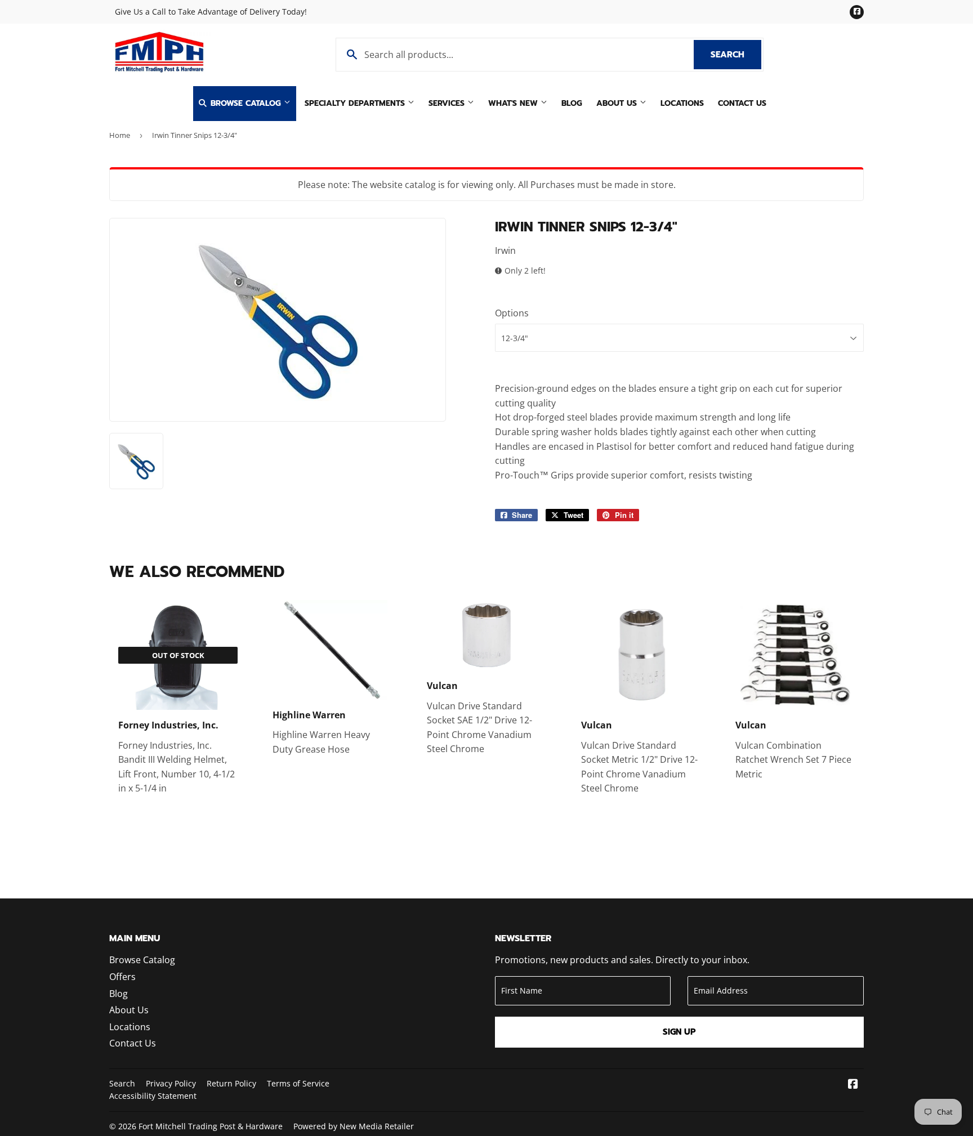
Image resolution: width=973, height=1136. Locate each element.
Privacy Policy (171, 1083)
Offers (122, 976)
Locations (682, 103)
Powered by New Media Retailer (353, 1126)
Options (512, 313)
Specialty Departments (356, 103)
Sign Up (679, 1032)
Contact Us (742, 103)
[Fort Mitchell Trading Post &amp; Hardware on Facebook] (853, 1085)
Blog (571, 103)
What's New (514, 103)
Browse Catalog (246, 103)
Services (448, 103)
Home (119, 135)
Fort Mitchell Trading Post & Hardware (211, 1126)
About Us (618, 103)
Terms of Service (298, 1083)
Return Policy (231, 1083)
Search (736, 54)
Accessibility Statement (153, 1095)
